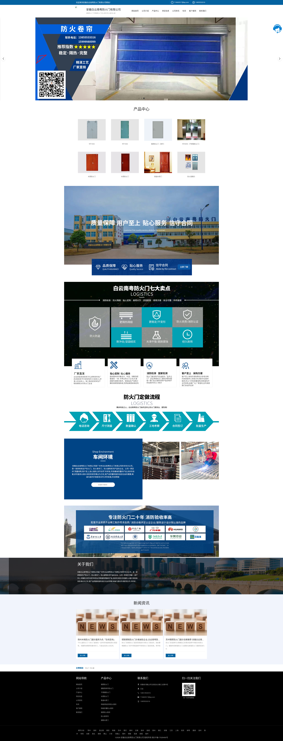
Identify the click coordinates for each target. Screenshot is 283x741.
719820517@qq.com (181, 2)
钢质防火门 (105, 684)
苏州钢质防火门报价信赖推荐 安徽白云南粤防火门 (100, 639)
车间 (184, 11)
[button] (139, 98)
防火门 (87, 668)
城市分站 (81, 730)
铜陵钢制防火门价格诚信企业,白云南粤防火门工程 (188, 639)
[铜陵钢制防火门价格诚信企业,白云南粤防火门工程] (185, 626)
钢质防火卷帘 (105, 712)
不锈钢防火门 (105, 692)
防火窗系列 (105, 716)
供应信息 (165, 11)
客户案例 (192, 11)
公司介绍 (145, 11)
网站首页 (135, 11)
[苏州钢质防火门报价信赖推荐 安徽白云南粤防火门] (97, 626)
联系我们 (202, 11)
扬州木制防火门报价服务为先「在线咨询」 (141, 639)
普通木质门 (105, 700)
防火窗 (92, 668)
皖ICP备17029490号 (160, 737)
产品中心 (155, 11)
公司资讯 (175, 11)
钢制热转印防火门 (107, 688)
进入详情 (82, 655)
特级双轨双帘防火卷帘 (108, 704)
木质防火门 (105, 696)
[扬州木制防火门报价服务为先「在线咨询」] (141, 626)
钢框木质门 (105, 720)
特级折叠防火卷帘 (107, 708)
